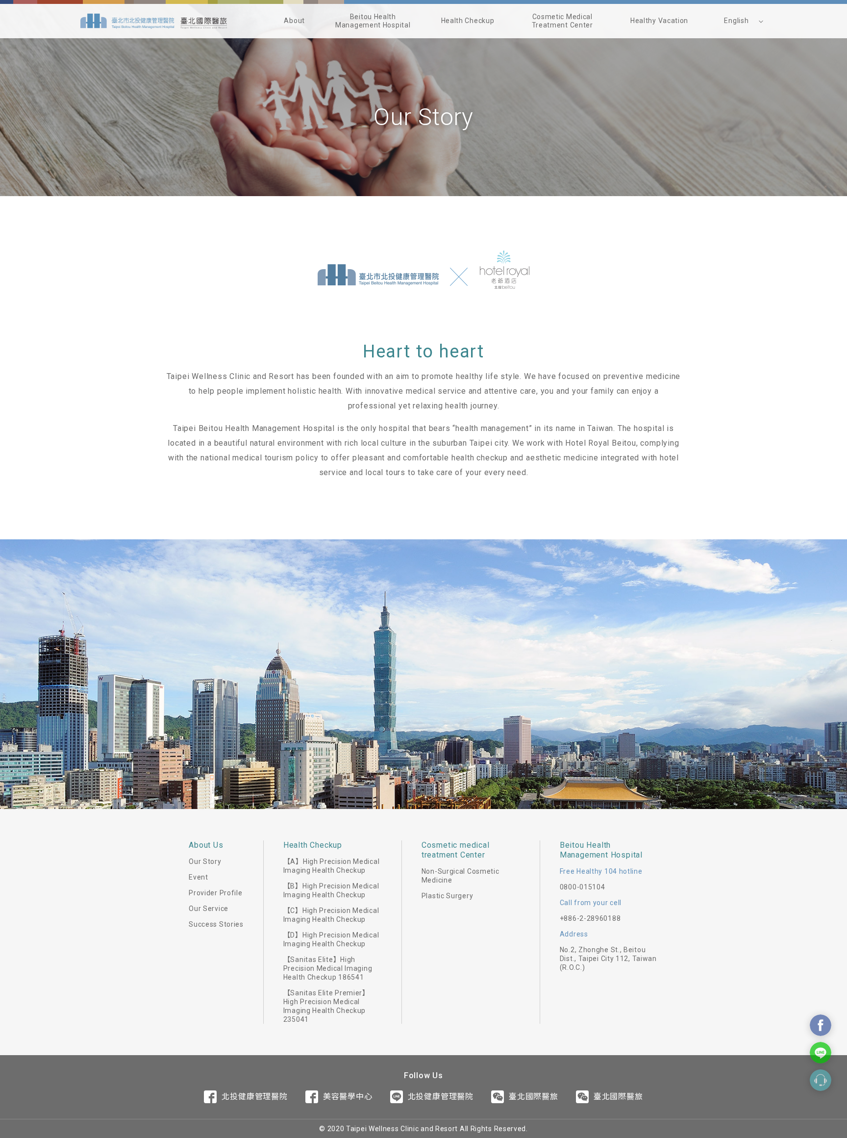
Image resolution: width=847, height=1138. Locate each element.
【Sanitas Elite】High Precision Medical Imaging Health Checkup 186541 (328, 968)
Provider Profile (215, 893)
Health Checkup (468, 21)
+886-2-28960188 (590, 918)
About (294, 21)
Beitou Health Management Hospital (372, 21)
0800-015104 (582, 887)
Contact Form (820, 1080)
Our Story (205, 861)
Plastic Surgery (447, 896)
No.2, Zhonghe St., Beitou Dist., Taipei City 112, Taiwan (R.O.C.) (608, 958)
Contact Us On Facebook (820, 1025)
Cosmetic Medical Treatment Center (562, 21)
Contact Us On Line (820, 1052)
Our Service (208, 908)
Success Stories (216, 924)
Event (198, 877)
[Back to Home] (153, 21)
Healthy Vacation (659, 21)
